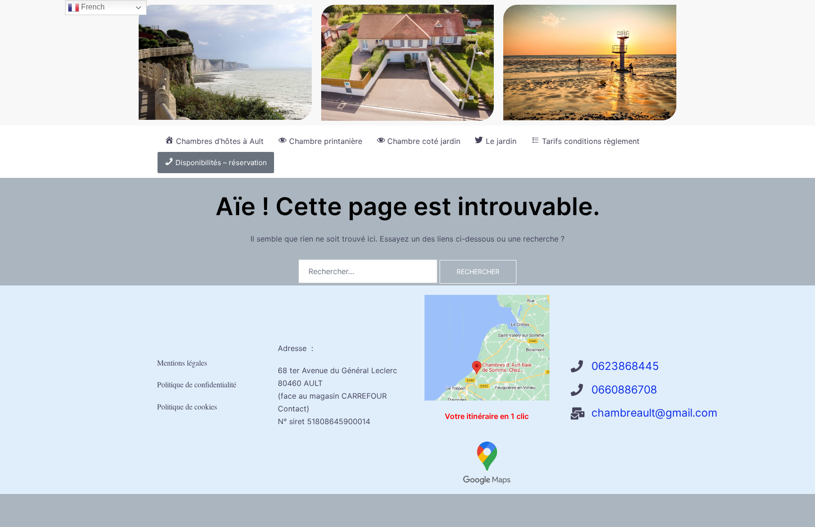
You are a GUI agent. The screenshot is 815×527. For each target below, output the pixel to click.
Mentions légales (182, 363)
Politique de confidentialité (196, 384)
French (92, 7)
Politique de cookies (187, 406)
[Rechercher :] (368, 271)
